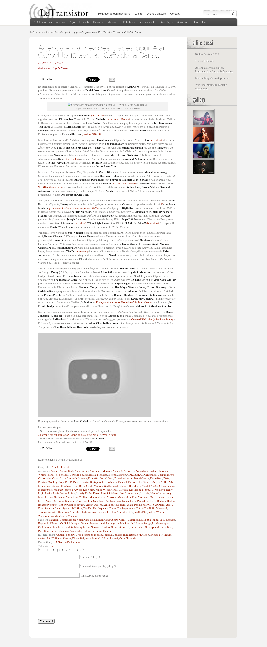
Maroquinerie (82, 527)
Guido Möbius (94, 486)
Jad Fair (58, 489)
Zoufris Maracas (68, 516)
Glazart (85, 523)
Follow (49, 79)
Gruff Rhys (79, 486)
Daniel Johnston (123, 478)
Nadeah (161, 497)
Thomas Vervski (47, 512)
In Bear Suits (45, 489)
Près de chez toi (147, 22)
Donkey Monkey (47, 482)
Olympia (131, 527)
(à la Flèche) (68, 159)
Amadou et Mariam (100, 471)
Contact (175, 13)
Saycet (80, 504)
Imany (170, 486)
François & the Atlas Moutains (114, 302)
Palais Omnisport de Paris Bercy (155, 527)
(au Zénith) (90, 115)
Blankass (102, 474)
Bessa (92, 474)
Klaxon (67, 538)
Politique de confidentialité (114, 13)
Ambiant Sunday (65, 534)
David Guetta (141, 478)
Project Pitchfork (146, 501)
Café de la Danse (93, 519)
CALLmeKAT (135, 474)
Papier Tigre (129, 501)
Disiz (166, 478)
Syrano (67, 508)
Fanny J (122, 482)
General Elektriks (142, 319)
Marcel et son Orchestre (51, 497)
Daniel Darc (106, 478)
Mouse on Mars (146, 497)
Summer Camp (53, 508)
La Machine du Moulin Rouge (134, 523)
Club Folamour (84, 534)
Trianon (107, 531)
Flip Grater (143, 482)
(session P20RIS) (81, 134)
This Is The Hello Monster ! (151, 508)
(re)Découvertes (43, 22)
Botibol (112, 474)
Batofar (64, 519)
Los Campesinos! (129, 493)
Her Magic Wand (138, 486)
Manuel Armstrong (161, 493)
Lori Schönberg (109, 493)
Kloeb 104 (78, 538)
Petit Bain (43, 531)
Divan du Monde (148, 519)
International (97, 523)
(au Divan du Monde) (113, 119)
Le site (138, 13)
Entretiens (129, 22)
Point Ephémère (60, 531)
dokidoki (120, 534)
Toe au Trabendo (204, 61)
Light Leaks (45, 493)
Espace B (43, 523)
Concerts (84, 22)
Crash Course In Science (73, 478)
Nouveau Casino (100, 527)
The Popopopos (126, 508)
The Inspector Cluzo (104, 508)
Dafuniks (93, 478)
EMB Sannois (167, 519)
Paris (51, 546)
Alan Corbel (81, 471)
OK (53, 501)
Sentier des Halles (80, 531)
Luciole (144, 493)
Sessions (182, 22)
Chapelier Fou (166, 474)
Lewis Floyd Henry (162, 489)
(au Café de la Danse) (119, 183)
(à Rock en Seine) (163, 319)
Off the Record (110, 538)
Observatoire (118, 527)
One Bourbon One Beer (90, 501)
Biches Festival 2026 (207, 54)
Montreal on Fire (127, 497)
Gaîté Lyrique (71, 523)
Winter (160, 512)
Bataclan (54, 519)
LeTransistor (36, 32)
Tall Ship (77, 508)
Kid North (88, 489)
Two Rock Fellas (106, 512)
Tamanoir (96, 531)
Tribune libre (198, 22)
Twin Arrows (89, 512)
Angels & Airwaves (123, 471)
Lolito (71, 493)
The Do (87, 508)
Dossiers (98, 22)
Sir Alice (43, 187)
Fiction (132, 482)
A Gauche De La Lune (67, 542)
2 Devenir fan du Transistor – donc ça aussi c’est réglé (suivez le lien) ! (77, 435)
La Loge (110, 523)
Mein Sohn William (77, 497)
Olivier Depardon (66, 501)
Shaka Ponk (133, 504)
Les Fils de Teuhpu (139, 489)
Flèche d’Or (56, 523)
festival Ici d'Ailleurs (50, 538)
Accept (54, 471)
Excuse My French (160, 534)
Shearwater (147, 504)
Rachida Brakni (166, 501)
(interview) (151, 140)
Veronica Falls (125, 512)
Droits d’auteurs (156, 13)
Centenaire (150, 474)
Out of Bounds (127, 538)
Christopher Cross (48, 478)
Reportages (166, 22)
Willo (152, 512)
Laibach (123, 489)
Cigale (123, 519)
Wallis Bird (141, 512)
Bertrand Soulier (79, 474)
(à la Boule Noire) (142, 302)
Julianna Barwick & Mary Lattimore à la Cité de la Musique (214, 69)
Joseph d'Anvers (73, 489)
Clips (72, 22)
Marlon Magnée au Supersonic (212, 78)
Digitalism (156, 478)
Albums (60, 22)
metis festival (92, 538)
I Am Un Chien (157, 486)
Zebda (54, 516)
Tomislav (75, 512)
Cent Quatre (111, 519)
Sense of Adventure (114, 504)
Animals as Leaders (146, 471)
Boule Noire (76, 519)
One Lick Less (113, 501)
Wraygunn (44, 516)
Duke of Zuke (81, 482)
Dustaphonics (97, 482)
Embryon (112, 482)
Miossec (111, 497)
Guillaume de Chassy (116, 486)
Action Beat (66, 471)
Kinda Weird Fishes (106, 489)
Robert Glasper (67, 504)
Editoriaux (113, 22)
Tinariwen (63, 512)
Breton (122, 474)
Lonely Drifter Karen (88, 493)
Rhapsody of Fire (48, 504)
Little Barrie (60, 493)
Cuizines (133, 519)
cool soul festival (103, 534)
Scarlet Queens (94, 504)
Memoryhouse (97, 497)
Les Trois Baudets (63, 527)
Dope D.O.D (65, 482)
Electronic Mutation (137, 534)
